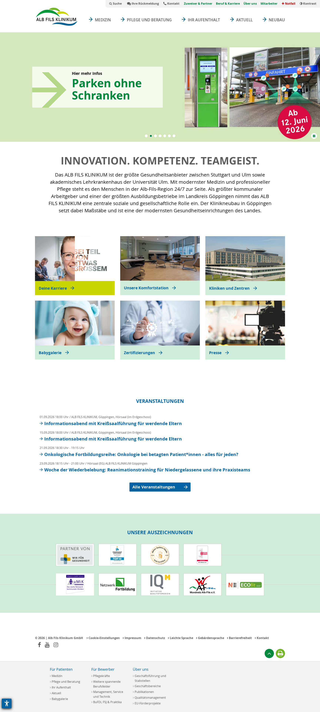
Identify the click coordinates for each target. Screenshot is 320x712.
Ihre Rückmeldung (145, 3)
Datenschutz (154, 637)
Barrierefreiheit (239, 637)
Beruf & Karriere (228, 3)
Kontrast (309, 3)
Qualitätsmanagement (149, 697)
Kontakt (172, 3)
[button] (146, 135)
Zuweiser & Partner (198, 3)
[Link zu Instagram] (56, 645)
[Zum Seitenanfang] (269, 653)
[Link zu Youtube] (47, 645)
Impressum (132, 637)
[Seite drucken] (280, 653)
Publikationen (143, 691)
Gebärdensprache (210, 637)
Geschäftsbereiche (147, 685)
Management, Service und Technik (107, 694)
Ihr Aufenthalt (204, 19)
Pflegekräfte (100, 675)
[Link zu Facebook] (39, 645)
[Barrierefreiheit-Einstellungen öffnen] (6, 703)
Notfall (289, 3)
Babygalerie (59, 698)
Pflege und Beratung (149, 19)
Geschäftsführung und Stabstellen (149, 678)
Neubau (277, 19)
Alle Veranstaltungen (153, 487)
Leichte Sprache (180, 637)
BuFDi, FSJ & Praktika (106, 701)
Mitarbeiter (269, 3)
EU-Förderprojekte (147, 703)
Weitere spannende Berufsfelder (106, 683)
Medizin (103, 19)
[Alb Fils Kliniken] (56, 17)
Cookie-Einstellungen (103, 637)
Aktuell (244, 19)
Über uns (250, 3)
